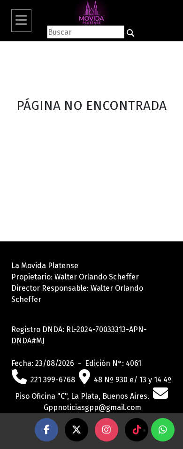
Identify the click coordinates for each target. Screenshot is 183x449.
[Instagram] (106, 429)
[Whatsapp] (163, 429)
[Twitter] (76, 429)
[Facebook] (46, 429)
